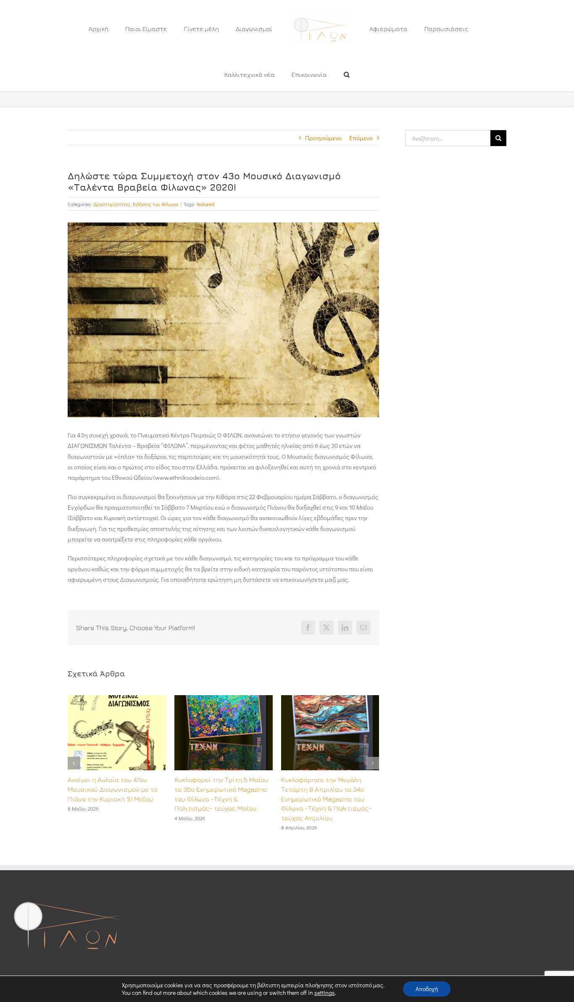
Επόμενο (361, 137)
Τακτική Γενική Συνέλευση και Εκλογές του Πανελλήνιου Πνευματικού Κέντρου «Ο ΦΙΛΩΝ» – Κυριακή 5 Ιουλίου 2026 (327, 799)
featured (205, 204)
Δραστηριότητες (112, 204)
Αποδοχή (427, 989)
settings (324, 993)
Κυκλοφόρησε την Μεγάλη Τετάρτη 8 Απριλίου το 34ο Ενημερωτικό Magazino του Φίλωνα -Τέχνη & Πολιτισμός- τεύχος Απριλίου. (219, 799)
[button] (305, 74)
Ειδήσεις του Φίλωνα (156, 204)
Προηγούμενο (323, 137)
